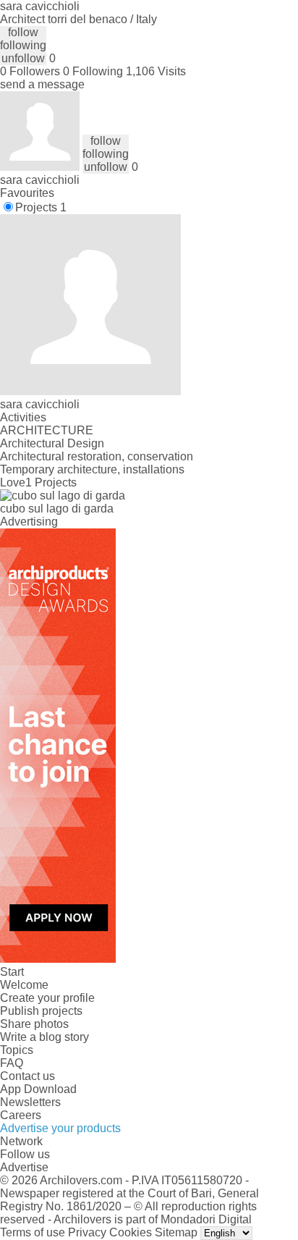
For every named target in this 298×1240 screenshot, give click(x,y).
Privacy (87, 1232)
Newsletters (30, 1102)
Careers (20, 1115)
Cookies (130, 1232)
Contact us (27, 1076)
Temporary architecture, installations (92, 469)
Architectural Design (52, 443)
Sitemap (176, 1232)
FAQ (11, 1063)
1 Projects (51, 482)
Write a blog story (44, 1037)
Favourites (27, 193)
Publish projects (41, 1011)
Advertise (24, 1167)
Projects (41, 207)
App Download (38, 1089)
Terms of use (32, 1232)
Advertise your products (60, 1128)
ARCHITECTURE (46, 430)
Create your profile (47, 998)
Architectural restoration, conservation (96, 456)
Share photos (34, 1024)
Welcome (24, 985)
